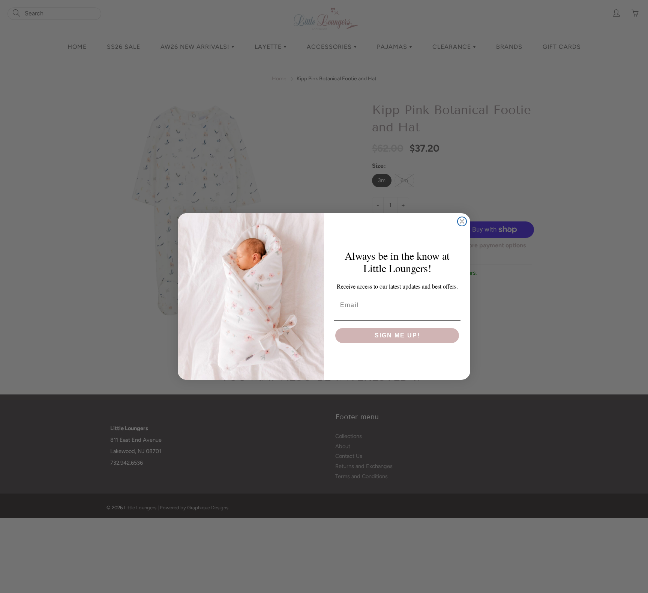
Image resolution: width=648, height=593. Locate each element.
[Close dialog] (462, 221)
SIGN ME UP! (397, 335)
